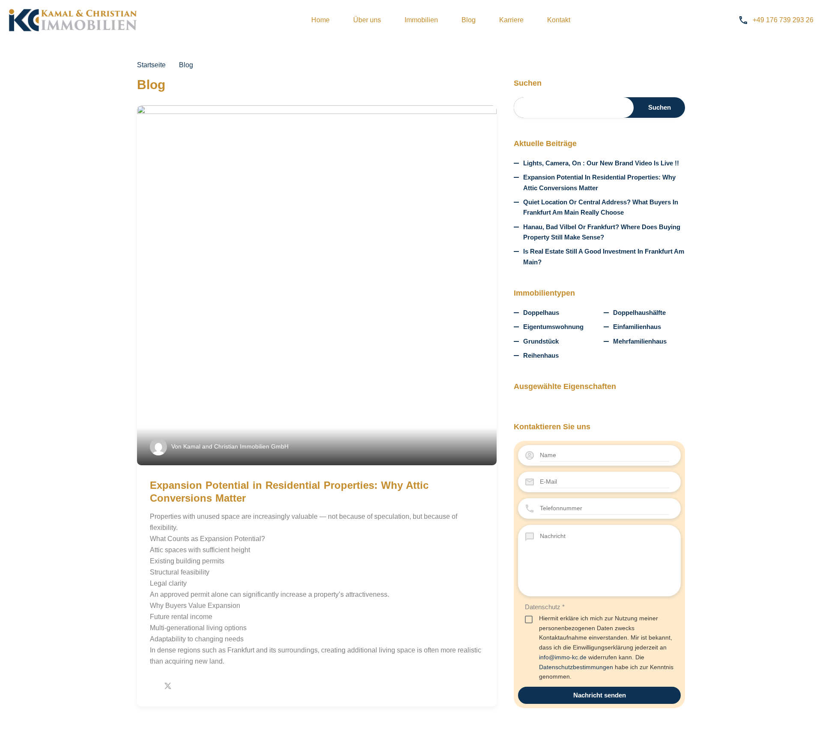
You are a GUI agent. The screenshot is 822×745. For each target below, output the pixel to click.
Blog (469, 20)
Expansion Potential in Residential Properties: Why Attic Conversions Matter (599, 182)
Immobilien (421, 20)
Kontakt (558, 20)
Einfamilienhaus (637, 326)
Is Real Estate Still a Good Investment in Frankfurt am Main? (603, 256)
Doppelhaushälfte (639, 312)
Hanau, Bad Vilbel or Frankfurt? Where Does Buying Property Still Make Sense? (601, 232)
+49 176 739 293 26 (783, 20)
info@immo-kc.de (563, 657)
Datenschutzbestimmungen (576, 667)
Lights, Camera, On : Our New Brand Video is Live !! (601, 163)
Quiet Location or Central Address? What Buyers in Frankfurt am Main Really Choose (600, 207)
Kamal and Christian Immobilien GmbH (236, 446)
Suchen (528, 83)
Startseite (151, 65)
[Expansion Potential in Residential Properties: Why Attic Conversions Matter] (317, 285)
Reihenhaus (541, 355)
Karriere (511, 20)
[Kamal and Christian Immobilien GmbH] (73, 20)
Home (320, 20)
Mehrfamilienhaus (640, 341)
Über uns (367, 20)
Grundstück (541, 341)
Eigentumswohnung (553, 326)
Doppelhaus (541, 312)
